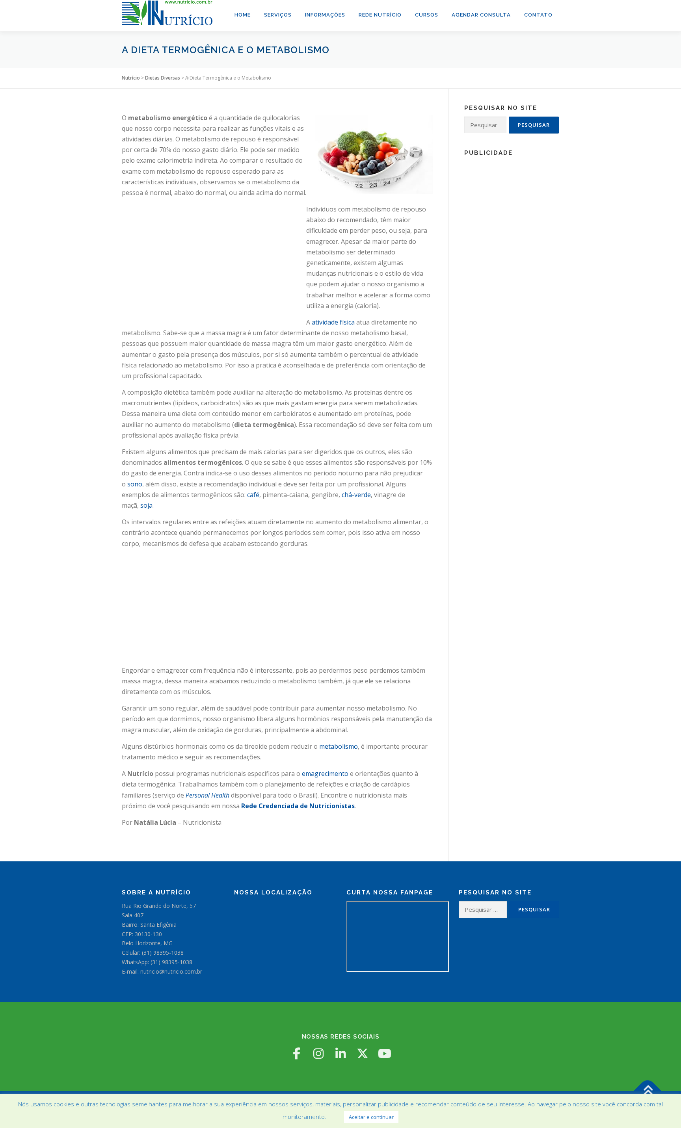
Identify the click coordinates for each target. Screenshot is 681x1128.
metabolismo (338, 746)
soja (146, 505)
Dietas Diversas (162, 77)
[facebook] (296, 1053)
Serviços (278, 15)
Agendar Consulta (481, 15)
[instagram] (318, 1053)
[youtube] (385, 1053)
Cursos (426, 15)
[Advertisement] (214, 259)
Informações (325, 15)
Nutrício (131, 77)
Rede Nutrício (380, 15)
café (253, 494)
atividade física (333, 322)
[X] (362, 1053)
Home (242, 15)
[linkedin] (340, 1053)
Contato (538, 15)
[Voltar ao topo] (648, 1091)
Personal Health (207, 795)
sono (134, 484)
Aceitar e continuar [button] (371, 1117)
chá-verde (356, 494)
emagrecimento (325, 773)
